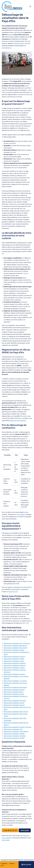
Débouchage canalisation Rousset (14, 705)
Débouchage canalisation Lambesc (14, 674)
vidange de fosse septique (18, 420)
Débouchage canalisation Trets (13, 729)
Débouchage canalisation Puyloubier (15, 700)
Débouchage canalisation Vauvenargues (16, 731)
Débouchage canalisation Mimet (13, 692)
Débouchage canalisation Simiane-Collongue (17, 727)
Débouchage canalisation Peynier (14, 694)
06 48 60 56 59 (19, 43)
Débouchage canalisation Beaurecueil (15, 645)
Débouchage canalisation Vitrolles (14, 738)
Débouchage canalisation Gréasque (14, 665)
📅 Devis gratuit (26, 864)
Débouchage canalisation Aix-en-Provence (17, 643)
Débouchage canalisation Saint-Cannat (16, 711)
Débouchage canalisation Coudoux (14, 656)
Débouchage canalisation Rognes (14, 703)
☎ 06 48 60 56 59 (10, 830)
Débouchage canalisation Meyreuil (14, 689)
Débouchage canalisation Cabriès (14, 650)
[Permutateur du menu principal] (30, 6)
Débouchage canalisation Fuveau (14, 661)
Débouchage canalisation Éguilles (14, 659)
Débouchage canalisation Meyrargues (15, 687)
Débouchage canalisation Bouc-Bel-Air (15, 648)
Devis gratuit (25, 830)
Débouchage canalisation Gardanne (15, 663)
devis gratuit (20, 514)
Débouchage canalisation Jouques (14, 667)
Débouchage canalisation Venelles (14, 733)
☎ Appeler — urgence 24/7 (8, 864)
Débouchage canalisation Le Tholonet (15, 681)
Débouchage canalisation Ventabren (15, 736)
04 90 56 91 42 (6, 48)
